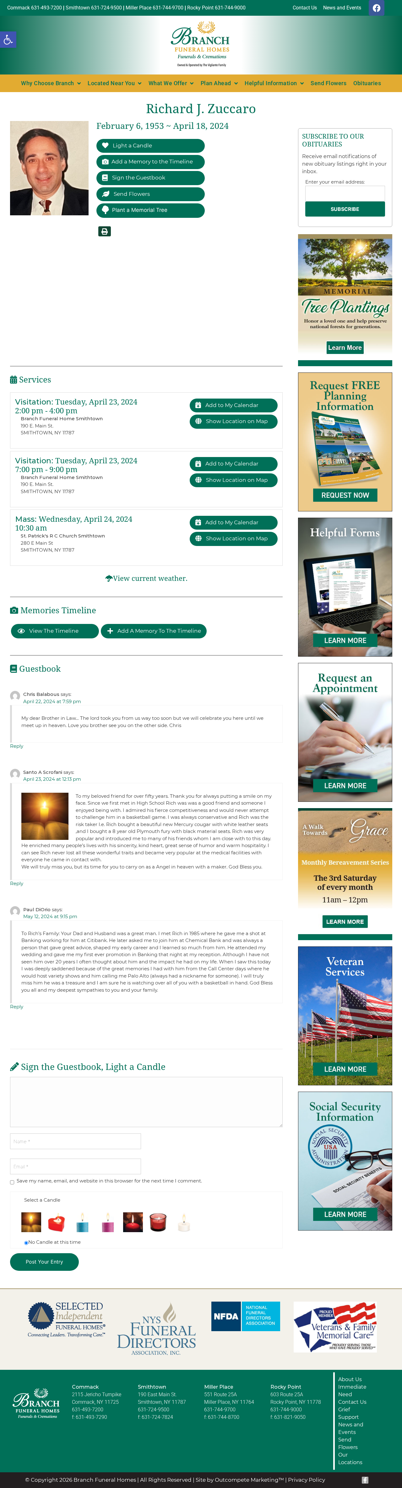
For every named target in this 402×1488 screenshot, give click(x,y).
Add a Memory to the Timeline (152, 161)
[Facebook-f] (365, 1480)
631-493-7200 (87, 1410)
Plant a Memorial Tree (139, 210)
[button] (8, 39)
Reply (16, 746)
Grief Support (348, 1413)
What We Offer (168, 83)
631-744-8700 (223, 1417)
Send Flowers (328, 83)
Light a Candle (131, 145)
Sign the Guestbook (138, 177)
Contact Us (352, 1402)
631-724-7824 (157, 1417)
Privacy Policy (306, 1480)
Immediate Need (352, 1390)
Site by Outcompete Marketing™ (240, 1480)
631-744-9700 (220, 1410)
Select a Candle (42, 1200)
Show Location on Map (236, 421)
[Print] (104, 231)
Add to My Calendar (231, 405)
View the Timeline (53, 631)
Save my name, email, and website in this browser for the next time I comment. (109, 1181)
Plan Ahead (216, 83)
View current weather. (150, 578)
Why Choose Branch (47, 83)
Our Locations (350, 1458)
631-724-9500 (153, 1410)
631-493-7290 (91, 1417)
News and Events (350, 1428)
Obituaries (367, 83)
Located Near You (111, 83)
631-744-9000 (286, 1410)
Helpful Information (271, 83)
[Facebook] (376, 8)
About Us (350, 1379)
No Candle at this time (54, 1242)
